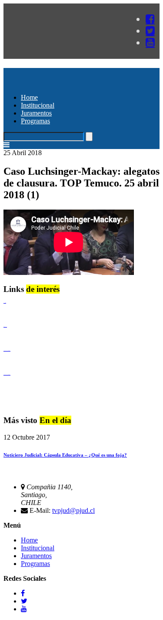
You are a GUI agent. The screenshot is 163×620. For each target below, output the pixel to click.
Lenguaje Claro (4, 302)
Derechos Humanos (5, 326)
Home (29, 97)
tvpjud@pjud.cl (73, 510)
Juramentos (36, 113)
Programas (35, 121)
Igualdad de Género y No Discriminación (6, 350)
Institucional (37, 105)
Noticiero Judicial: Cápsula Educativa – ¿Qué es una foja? (65, 454)
